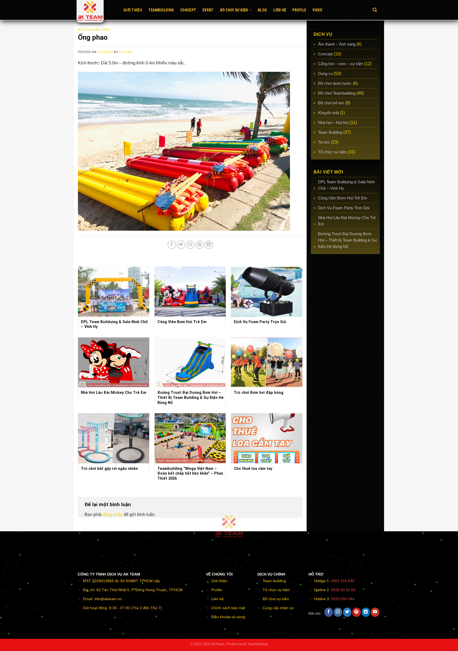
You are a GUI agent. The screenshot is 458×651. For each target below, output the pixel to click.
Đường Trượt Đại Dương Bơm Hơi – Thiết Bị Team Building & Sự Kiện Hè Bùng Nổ (347, 240)
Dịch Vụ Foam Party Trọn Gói (343, 208)
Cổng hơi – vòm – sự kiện (340, 63)
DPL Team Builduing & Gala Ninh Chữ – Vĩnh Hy (346, 185)
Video (317, 10)
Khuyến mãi (328, 112)
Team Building (330, 132)
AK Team (125, 51)
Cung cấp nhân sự (278, 608)
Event (207, 10)
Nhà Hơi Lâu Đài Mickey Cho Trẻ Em (347, 220)
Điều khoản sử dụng (228, 617)
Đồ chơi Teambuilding (336, 93)
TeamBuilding (161, 10)
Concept (188, 10)
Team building (274, 581)
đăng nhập (113, 514)
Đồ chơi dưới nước (94, 30)
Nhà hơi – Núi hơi (333, 122)
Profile (299, 10)
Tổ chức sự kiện (332, 152)
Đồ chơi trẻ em (331, 103)
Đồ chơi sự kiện (234, 10)
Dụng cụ (325, 73)
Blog (262, 10)
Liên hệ (279, 10)
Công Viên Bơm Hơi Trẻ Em (342, 198)
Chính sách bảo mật (228, 608)
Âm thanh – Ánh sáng (336, 44)
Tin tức (324, 142)
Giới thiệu (133, 10)
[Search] (374, 10)
